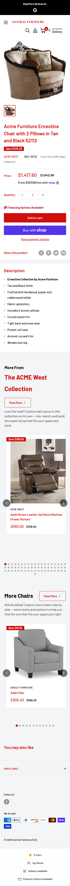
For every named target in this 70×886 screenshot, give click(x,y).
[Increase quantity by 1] (43, 195)
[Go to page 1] (5, 564)
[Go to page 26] (25, 567)
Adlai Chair (17, 693)
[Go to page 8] (28, 564)
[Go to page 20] (5, 567)
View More (15, 402)
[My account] (35, 30)
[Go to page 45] (25, 571)
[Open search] (27, 30)
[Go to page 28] (32, 567)
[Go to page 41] (12, 571)
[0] (43, 30)
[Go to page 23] (15, 567)
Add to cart (35, 218)
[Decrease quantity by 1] (22, 195)
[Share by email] (63, 253)
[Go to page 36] (58, 567)
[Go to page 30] (38, 567)
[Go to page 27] (28, 567)
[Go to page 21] (9, 567)
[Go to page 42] (15, 571)
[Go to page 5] (18, 564)
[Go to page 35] (55, 567)
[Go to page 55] (58, 571)
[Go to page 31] (42, 567)
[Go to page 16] (55, 564)
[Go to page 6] (22, 564)
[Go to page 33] (48, 567)
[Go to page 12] (42, 564)
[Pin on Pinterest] (48, 253)
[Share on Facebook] (41, 253)
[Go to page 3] (12, 564)
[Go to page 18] (61, 564)
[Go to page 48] (35, 571)
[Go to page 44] (22, 571)
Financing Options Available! (25, 207)
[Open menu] (6, 22)
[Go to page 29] (35, 567)
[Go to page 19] (65, 564)
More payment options (35, 239)
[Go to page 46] (28, 571)
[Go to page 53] (51, 571)
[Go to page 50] (42, 571)
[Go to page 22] (12, 567)
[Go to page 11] (38, 564)
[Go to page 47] (32, 571)
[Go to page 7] (25, 564)
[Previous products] (6, 503)
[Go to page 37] (61, 567)
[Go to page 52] (48, 571)
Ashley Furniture (21, 687)
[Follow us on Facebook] (6, 801)
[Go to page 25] (22, 567)
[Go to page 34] (51, 567)
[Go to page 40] (9, 571)
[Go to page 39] (5, 571)
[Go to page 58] (35, 574)
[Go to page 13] (45, 564)
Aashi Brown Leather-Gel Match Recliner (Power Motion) (36, 517)
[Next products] (63, 503)
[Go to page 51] (45, 571)
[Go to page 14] (48, 564)
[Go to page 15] (51, 564)
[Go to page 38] (65, 567)
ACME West (11, 156)
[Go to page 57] (65, 571)
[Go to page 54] (55, 571)
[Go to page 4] (15, 564)
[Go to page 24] (18, 567)
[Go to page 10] (35, 564)
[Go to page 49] (38, 571)
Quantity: (10, 195)
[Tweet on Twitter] (56, 253)
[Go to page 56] (61, 571)
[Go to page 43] (18, 571)
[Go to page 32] (45, 567)
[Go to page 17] (58, 564)
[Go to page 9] (32, 564)
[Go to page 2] (9, 564)
